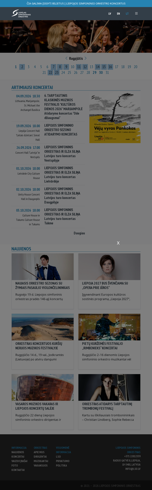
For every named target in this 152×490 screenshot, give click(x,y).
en (118, 13)
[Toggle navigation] (136, 13)
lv (109, 13)
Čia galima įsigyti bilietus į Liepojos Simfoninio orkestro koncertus (76, 3)
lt (127, 13)
